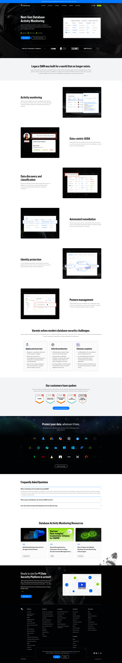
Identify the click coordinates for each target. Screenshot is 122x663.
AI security (44, 617)
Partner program (76, 628)
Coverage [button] (57, 5)
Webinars (90, 617)
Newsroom (75, 619)
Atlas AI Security (30, 629)
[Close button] (100, 1)
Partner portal (76, 632)
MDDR (28, 643)
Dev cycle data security (47, 626)
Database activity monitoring (30, 620)
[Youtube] (96, 653)
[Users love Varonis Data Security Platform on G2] (82, 403)
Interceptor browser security (33, 639)
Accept (56, 656)
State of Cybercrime (92, 615)
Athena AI (29, 647)
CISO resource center (92, 624)
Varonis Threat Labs (92, 630)
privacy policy (73, 653)
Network (59, 622)
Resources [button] (77, 5)
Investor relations (76, 615)
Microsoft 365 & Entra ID (63, 611)
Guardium (75, 645)
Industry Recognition (77, 622)
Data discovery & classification (30, 614)
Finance (44, 628)
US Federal (44, 636)
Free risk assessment (38, 37)
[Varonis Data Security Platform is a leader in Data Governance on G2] (61, 403)
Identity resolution (31, 631)
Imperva (74, 647)
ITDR (28, 635)
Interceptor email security (32, 637)
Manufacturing (45, 632)
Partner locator (76, 630)
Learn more (74, 1)
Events (89, 619)
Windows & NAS (61, 613)
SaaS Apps (60, 615)
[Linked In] (94, 653)
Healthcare (44, 630)
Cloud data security (46, 622)
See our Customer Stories (61, 408)
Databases (60, 619)
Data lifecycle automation (47, 624)
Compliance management (47, 615)
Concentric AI (76, 641)
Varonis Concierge (31, 645)
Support (89, 613)
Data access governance (32, 625)
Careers (74, 613)
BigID (74, 639)
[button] (21, 591)
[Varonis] (25, 6)
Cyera (74, 643)
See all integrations (62, 624)
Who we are (75, 611)
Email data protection (31, 641)
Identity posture (30, 633)
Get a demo (25, 37)
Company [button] (71, 5)
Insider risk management (47, 611)
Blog (89, 611)
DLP (28, 627)
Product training (91, 628)
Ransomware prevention (47, 613)
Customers (64, 5)
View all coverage (61, 466)
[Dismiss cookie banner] (85, 649)
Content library (91, 622)
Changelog (29, 649)
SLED (43, 634)
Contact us (75, 624)
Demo (99, 5)
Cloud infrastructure (62, 617)
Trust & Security (76, 617)
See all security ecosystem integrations (63, 627)
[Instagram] (100, 653)
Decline (65, 656)
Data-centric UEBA (31, 623)
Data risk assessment (46, 619)
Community (90, 626)
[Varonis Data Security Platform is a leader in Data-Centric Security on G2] (50, 403)
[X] (98, 653)
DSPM (28, 617)
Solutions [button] (50, 5)
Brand (74, 626)
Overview (29, 611)
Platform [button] (43, 5)
